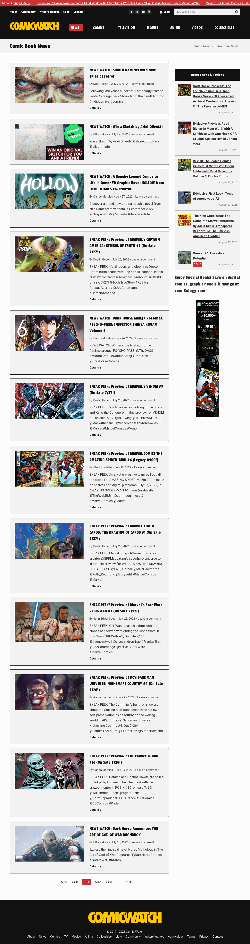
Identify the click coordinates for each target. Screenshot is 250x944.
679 (64, 882)
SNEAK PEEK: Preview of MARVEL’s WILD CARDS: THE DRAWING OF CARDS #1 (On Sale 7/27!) (125, 532)
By (98, 84)
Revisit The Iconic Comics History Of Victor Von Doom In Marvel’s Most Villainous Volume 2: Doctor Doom (213, 168)
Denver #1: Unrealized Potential (209, 255)
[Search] (236, 11)
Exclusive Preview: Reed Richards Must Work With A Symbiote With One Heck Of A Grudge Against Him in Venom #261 (215, 134)
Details (94, 108)
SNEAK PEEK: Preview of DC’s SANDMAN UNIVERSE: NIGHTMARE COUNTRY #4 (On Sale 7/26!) (126, 683)
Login (167, 11)
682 (98, 882)
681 (86, 882)
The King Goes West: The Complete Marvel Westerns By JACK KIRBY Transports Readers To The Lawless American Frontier (213, 226)
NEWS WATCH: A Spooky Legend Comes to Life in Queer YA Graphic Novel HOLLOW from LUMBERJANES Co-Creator (126, 182)
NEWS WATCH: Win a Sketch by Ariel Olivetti (125, 126)
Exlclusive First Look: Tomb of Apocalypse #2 (213, 196)
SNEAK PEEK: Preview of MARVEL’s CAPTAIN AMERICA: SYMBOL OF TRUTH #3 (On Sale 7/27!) (124, 245)
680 (75, 882)
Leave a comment (142, 84)
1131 (129, 882)
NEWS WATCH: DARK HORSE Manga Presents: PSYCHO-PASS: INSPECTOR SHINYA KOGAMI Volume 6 (126, 324)
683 (109, 882)
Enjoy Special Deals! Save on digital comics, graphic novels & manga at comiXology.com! (207, 284)
